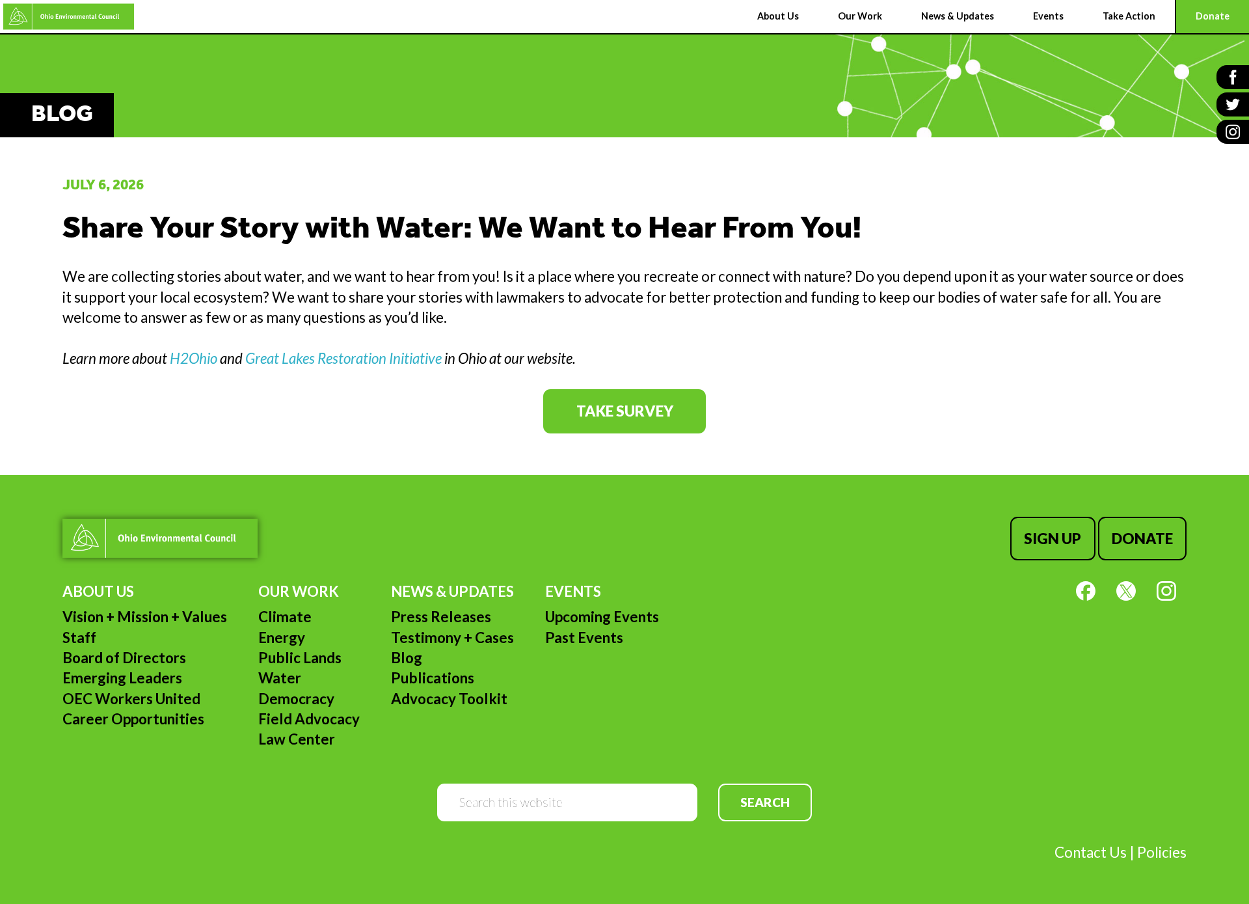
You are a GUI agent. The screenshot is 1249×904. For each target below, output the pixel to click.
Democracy (296, 698)
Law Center (296, 739)
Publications (432, 678)
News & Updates (452, 591)
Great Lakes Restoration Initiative (343, 358)
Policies (1162, 852)
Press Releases (441, 616)
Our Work (298, 591)
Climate (285, 616)
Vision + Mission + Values (144, 616)
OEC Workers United (131, 698)
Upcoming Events (602, 616)
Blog (406, 657)
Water (279, 678)
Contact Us (1090, 852)
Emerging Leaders (122, 678)
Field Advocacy (309, 719)
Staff (79, 637)
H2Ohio (193, 358)
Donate (1142, 538)
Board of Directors (124, 657)
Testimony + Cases (452, 637)
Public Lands (300, 657)
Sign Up (1052, 538)
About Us (98, 591)
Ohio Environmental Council (68, 16)
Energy (281, 637)
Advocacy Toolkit (449, 698)
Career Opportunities (133, 719)
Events (573, 591)
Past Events (584, 637)
